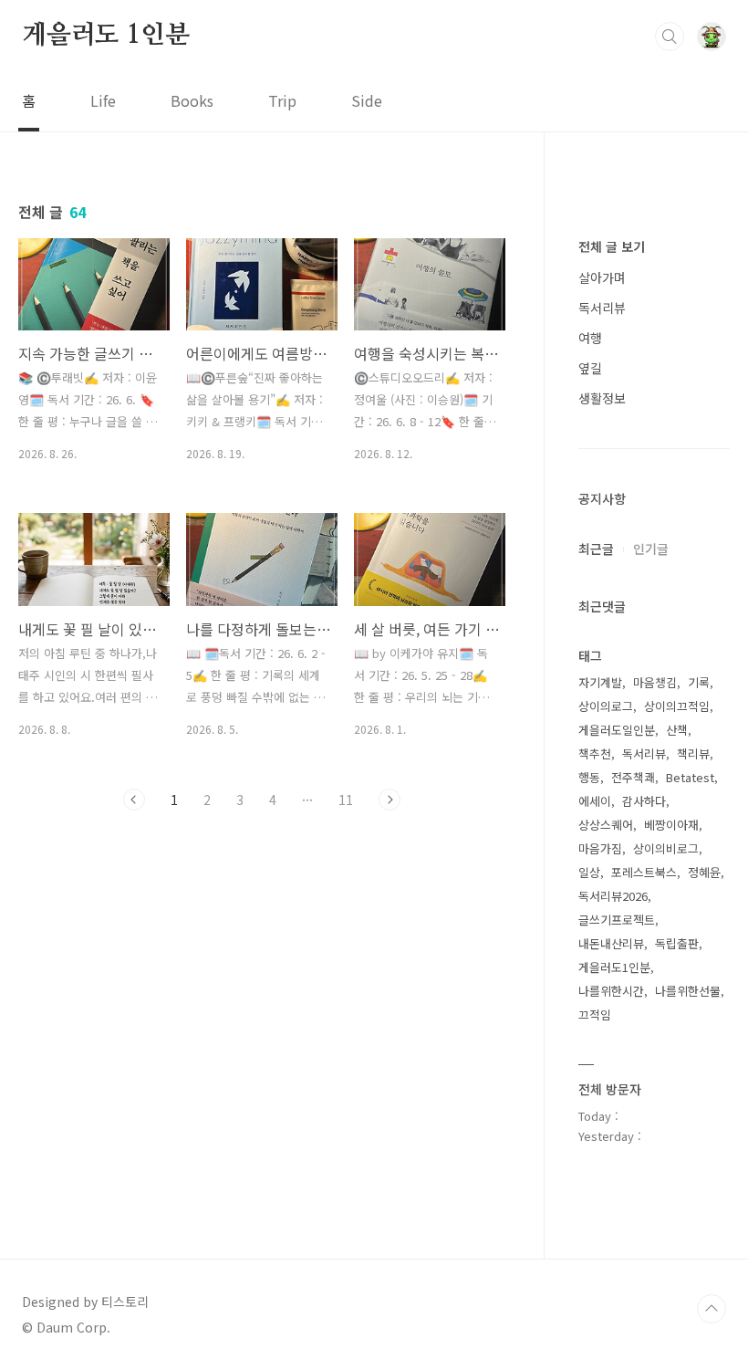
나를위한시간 (611, 990)
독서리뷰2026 (613, 896)
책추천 (594, 753)
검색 (669, 36)
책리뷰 (693, 753)
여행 (590, 338)
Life (103, 100)
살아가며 (602, 277)
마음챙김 (655, 682)
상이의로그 (605, 706)
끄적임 (594, 1014)
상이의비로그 (666, 848)
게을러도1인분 (614, 967)
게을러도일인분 (616, 729)
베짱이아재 (671, 824)
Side (366, 100)
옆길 (590, 368)
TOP (711, 1308)
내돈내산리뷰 (611, 943)
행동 (589, 777)
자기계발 (600, 682)
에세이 (594, 801)
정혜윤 (704, 872)
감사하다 (644, 801)
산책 (677, 729)
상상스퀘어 (605, 824)
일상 (589, 872)
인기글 (651, 548)
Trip (282, 100)
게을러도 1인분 (105, 35)
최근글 (596, 548)
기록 (699, 682)
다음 (389, 799)
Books (192, 100)
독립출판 (677, 943)
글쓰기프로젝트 (616, 919)
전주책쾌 (633, 777)
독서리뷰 (602, 307)
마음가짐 (600, 848)
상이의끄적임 (677, 706)
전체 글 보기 (611, 246)
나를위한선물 (688, 990)
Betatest (690, 777)
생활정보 (602, 398)
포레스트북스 (644, 872)
